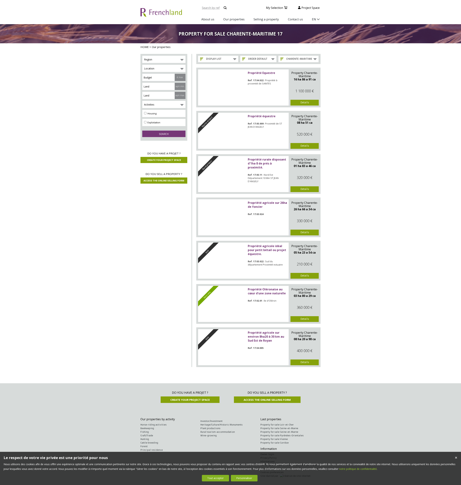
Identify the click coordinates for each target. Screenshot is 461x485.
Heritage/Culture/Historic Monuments (221, 424)
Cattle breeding (149, 442)
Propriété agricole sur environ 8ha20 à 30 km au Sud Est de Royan (266, 337)
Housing (151, 113)
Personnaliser (244, 478)
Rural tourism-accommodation (217, 432)
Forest (144, 446)
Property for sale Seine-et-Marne (279, 428)
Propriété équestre (262, 116)
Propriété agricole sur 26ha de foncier (267, 205)
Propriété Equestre (261, 73)
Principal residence (151, 450)
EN (314, 19)
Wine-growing (208, 435)
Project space (310, 8)
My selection (274, 8)
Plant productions (210, 428)
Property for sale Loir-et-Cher (277, 424)
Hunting (144, 439)
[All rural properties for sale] (161, 15)
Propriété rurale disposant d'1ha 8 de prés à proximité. (267, 163)
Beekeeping (147, 428)
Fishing (144, 432)
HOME (144, 47)
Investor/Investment (211, 421)
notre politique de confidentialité (358, 469)
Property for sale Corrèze (274, 442)
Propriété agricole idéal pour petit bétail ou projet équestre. (267, 250)
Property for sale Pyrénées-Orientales (282, 435)
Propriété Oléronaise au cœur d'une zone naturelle (267, 291)
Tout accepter (215, 478)
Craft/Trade (146, 435)
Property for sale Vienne (274, 439)
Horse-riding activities (153, 424)
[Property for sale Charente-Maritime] (222, 87)
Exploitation (153, 122)
